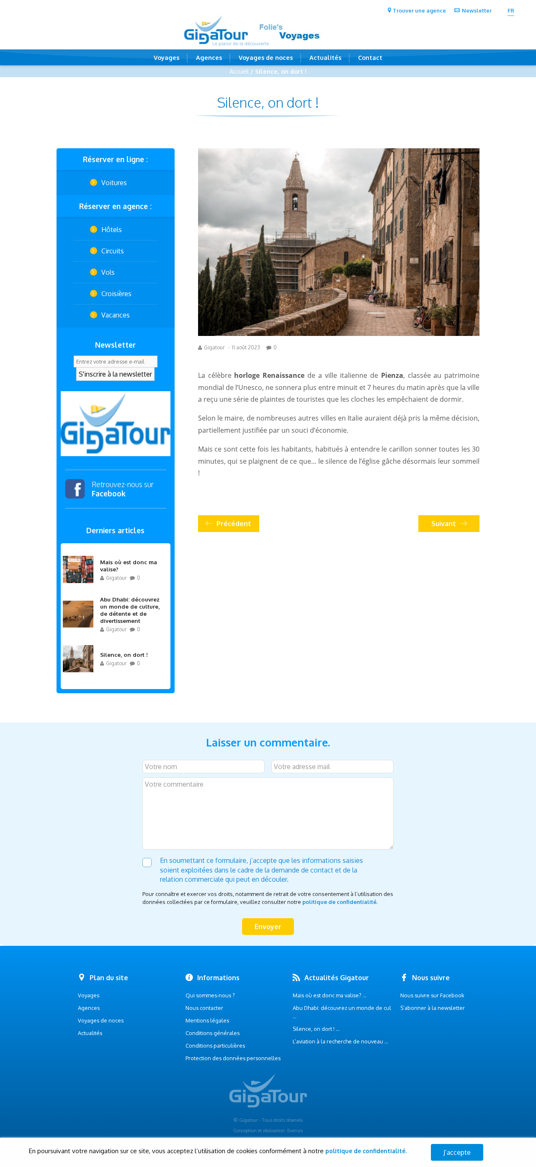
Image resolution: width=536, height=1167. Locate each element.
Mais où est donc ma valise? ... (329, 995)
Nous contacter (204, 1007)
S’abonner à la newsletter (432, 1007)
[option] (115, 423)
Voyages (166, 57)
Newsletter (477, 10)
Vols (108, 272)
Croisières (116, 293)
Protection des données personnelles (233, 1058)
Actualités (325, 57)
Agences (209, 57)
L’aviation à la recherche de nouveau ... (340, 1041)
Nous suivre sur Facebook (432, 995)
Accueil (239, 71)
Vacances (115, 315)
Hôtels (111, 229)
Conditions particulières (215, 1045)
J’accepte (457, 1152)
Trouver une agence (419, 10)
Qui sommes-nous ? (210, 995)
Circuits (112, 251)
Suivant (443, 523)
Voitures (114, 182)
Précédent (233, 523)
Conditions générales (213, 1033)
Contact (370, 57)
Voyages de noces (266, 57)
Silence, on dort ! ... (316, 1028)
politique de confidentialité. (340, 901)
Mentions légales (207, 1020)
